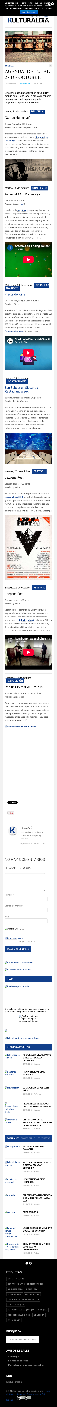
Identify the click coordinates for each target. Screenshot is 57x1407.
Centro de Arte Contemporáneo (26, 1284)
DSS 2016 (46, 19)
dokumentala (15, 1289)
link (22, 204)
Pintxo (36, 1253)
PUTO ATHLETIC (30, 1212)
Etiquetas (44, 1138)
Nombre (9, 895)
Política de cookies (18, 1361)
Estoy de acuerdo (29, 12)
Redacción (12, 83)
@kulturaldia (24, 83)
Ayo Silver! (22, 210)
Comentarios (29, 1138)
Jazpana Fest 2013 (14, 497)
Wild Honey (14, 1320)
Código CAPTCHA (26, 941)
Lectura (23, 19)
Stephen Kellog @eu (19, 1315)
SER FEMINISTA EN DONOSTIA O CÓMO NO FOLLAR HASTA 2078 (37, 1198)
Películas (8, 19)
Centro (20, 1279)
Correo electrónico (14, 906)
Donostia (32, 1289)
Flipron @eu (15, 1294)
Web (7, 917)
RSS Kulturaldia (14, 1382)
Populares (13, 1138)
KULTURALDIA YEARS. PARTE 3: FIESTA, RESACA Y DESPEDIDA (37, 1058)
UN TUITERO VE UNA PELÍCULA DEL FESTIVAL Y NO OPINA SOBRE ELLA (37, 1123)
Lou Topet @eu (16, 1305)
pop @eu (42, 1310)
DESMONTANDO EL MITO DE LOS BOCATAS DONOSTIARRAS (36, 1247)
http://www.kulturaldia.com (21, 843)
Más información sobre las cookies (26, 1365)
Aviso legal (13, 1356)
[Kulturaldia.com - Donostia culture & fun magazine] (28, 24)
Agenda (9, 65)
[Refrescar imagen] (14, 938)
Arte (35, 19)
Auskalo (37, 1064)
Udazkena (39, 1315)
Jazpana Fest (32, 1294)
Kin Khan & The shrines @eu (23, 1300)
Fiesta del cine (15, 294)
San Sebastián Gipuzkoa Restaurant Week (21, 389)
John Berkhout (26, 620)
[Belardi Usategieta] (6, 1031)
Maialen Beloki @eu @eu (21, 1310)
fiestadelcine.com (14, 331)
